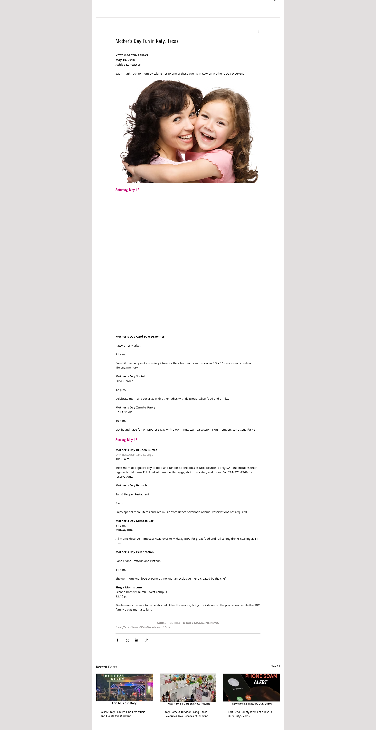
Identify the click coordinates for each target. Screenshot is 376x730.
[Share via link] (146, 640)
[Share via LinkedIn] (136, 640)
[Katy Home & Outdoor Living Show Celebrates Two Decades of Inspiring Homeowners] (188, 689)
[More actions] (258, 31)
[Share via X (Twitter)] (127, 640)
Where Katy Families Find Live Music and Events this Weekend (123, 714)
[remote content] (188, 261)
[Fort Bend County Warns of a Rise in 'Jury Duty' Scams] (251, 689)
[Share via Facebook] (117, 640)
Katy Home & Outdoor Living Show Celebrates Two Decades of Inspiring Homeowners (186, 714)
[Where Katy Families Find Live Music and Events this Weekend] (124, 689)
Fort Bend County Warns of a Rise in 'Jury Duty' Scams (250, 714)
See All (275, 666)
